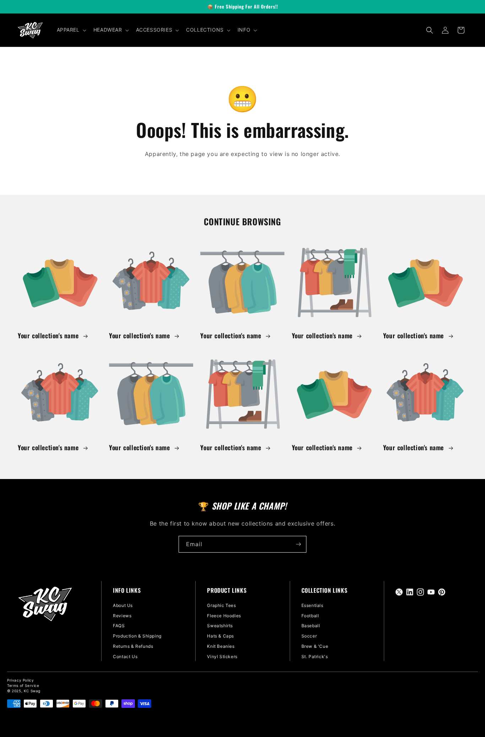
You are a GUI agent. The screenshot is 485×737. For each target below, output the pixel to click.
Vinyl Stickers (222, 656)
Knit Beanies (220, 646)
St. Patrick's (314, 656)
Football (310, 615)
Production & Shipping (137, 636)
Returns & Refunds (133, 646)
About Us (123, 605)
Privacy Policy (20, 680)
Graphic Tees (221, 605)
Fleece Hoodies (224, 615)
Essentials (312, 605)
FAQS (119, 625)
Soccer (309, 636)
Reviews (122, 615)
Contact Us (125, 656)
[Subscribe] (298, 544)
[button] (71, 29)
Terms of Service (23, 685)
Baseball (310, 625)
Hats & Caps (220, 636)
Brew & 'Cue (314, 646)
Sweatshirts (220, 625)
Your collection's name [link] (49, 336)
